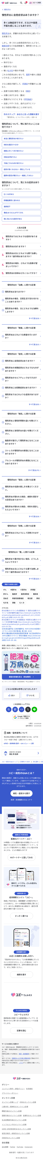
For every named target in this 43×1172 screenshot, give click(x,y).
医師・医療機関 (24, 1054)
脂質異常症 (25, 594)
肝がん (5, 594)
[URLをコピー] (8, 709)
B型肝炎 (14, 590)
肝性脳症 (28, 99)
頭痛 (13, 603)
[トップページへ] (21, 1080)
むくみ (21, 603)
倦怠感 (30, 598)
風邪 (28, 74)
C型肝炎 (23, 590)
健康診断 (5, 46)
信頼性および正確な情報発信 (21, 1058)
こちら (21, 1063)
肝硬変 (25, 84)
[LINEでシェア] (34, 709)
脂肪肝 (14, 594)
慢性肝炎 (5, 33)
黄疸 (28, 91)
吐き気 (10, 70)
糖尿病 (35, 594)
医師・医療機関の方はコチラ (21, 800)
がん (5, 590)
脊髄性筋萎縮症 (18, 598)
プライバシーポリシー (16, 131)
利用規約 (4, 131)
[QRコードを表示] (15, 709)
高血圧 (5, 598)
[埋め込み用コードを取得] (21, 709)
